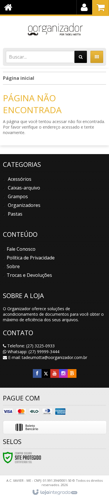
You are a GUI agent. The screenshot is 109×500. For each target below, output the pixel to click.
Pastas (15, 214)
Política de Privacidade (31, 257)
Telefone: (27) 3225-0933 (30, 346)
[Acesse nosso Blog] (72, 373)
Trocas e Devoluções (29, 275)
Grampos (18, 196)
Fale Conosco (21, 249)
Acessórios (19, 179)
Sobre (13, 266)
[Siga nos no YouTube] (54, 373)
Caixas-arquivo (24, 188)
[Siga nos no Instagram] (63, 373)
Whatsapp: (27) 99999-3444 (32, 351)
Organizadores (24, 205)
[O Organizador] (54, 30)
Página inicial (18, 78)
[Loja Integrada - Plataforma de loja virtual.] (54, 492)
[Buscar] (80, 57)
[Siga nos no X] (46, 373)
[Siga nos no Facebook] (37, 373)
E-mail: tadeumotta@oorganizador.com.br (47, 357)
